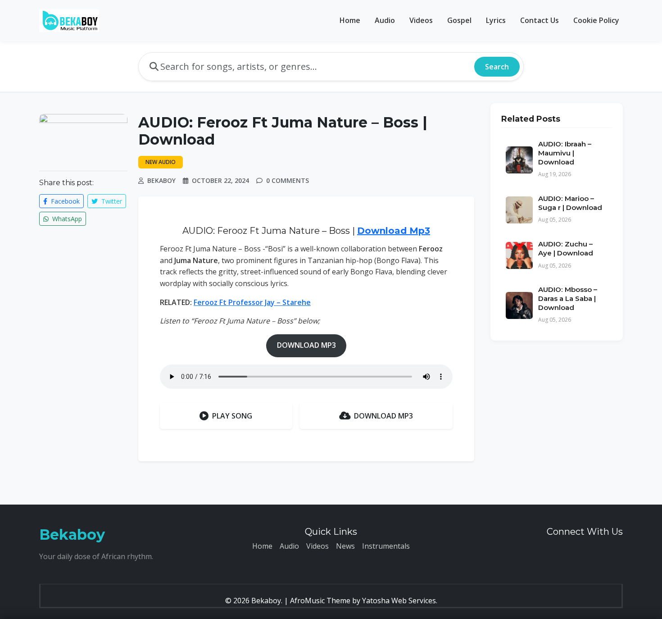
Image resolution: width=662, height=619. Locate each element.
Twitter (111, 201)
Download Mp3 (393, 230)
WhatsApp (66, 218)
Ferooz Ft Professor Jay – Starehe (252, 302)
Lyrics (496, 20)
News (345, 546)
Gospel (459, 20)
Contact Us (539, 20)
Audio (385, 20)
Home (350, 20)
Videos (421, 20)
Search (497, 67)
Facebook (64, 201)
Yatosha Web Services (399, 600)
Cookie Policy (596, 20)
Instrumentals (386, 546)
